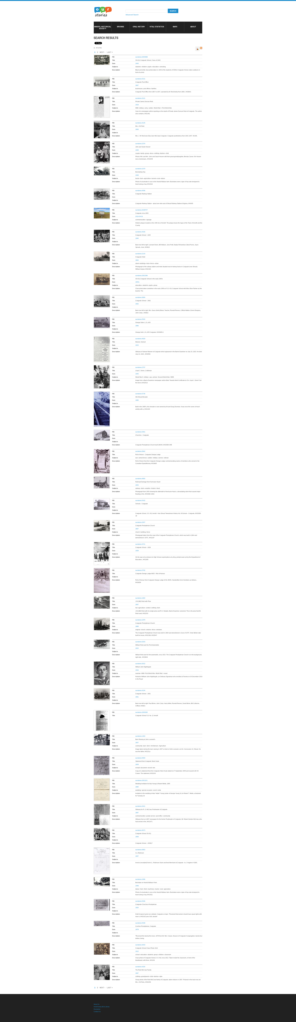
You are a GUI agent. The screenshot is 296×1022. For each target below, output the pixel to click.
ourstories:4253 (140, 945)
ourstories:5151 (140, 79)
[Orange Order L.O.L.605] (102, 318)
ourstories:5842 (140, 451)
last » (110, 52)
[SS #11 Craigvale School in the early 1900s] (102, 274)
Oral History (139, 26)
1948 (137, 175)
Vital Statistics (157, 26)
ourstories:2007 (140, 522)
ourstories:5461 (140, 432)
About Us (96, 1004)
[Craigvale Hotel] (102, 252)
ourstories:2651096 (141, 275)
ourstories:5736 (140, 394)
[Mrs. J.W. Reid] (102, 122)
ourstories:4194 (140, 690)
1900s (137, 282)
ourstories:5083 (140, 758)
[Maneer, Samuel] (102, 337)
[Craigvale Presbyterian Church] (102, 521)
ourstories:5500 (140, 319)
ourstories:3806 (140, 297)
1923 (137, 345)
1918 (137, 105)
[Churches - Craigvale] (102, 431)
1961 (137, 697)
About (193, 26)
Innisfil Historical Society (102, 27)
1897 (137, 813)
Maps (175, 26)
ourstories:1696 (140, 879)
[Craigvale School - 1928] (102, 543)
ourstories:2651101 (141, 780)
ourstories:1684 (140, 598)
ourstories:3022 (140, 663)
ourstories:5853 (140, 850)
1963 (137, 129)
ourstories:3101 (140, 98)
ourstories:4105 (140, 123)
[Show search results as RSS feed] (201, 48)
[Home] (103, 7)
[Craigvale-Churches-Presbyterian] (102, 900)
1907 (137, 742)
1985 (137, 400)
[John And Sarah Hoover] (102, 142)
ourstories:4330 (140, 967)
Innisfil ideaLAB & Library (101, 1007)
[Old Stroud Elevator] (102, 392)
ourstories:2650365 (141, 712)
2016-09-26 (139, 216)
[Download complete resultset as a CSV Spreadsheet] (197, 48)
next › (102, 52)
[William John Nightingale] (102, 662)
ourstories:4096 (140, 190)
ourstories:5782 (140, 570)
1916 (137, 670)
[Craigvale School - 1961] (102, 689)
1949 (137, 150)
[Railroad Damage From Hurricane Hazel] (102, 477)
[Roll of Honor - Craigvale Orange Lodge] (102, 450)
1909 (137, 764)
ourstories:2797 (140, 367)
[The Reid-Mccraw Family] (102, 965)
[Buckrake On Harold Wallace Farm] (102, 878)
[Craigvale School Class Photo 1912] (102, 944)
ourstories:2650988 (141, 57)
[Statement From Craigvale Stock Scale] (102, 757)
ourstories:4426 (140, 232)
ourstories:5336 (140, 901)
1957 (137, 856)
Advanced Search (132, 15)
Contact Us (97, 1011)
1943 (137, 63)
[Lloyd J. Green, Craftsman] (102, 366)
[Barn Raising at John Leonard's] (102, 735)
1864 (137, 260)
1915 (137, 648)
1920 (137, 907)
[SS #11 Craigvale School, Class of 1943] (102, 56)
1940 (137, 238)
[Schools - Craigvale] (102, 499)
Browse (120, 26)
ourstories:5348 (140, 923)
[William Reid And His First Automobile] (102, 640)
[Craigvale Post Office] (102, 78)
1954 (137, 485)
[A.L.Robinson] (102, 848)
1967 (137, 604)
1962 (137, 304)
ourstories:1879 (140, 620)
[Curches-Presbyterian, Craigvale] (102, 922)
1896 (137, 326)
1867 (137, 85)
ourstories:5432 (140, 500)
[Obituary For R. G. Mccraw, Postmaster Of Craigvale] (102, 805)
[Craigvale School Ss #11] (102, 829)
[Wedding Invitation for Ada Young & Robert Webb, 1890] (102, 779)
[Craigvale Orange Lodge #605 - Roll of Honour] (102, 569)
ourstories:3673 (140, 830)
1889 (137, 626)
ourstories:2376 (140, 143)
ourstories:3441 (140, 806)
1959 (137, 837)
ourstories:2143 (140, 254)
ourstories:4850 (140, 478)
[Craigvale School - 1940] (102, 231)
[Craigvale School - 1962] (102, 296)
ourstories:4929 (140, 339)
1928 (137, 550)
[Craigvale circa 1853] (102, 209)
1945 (137, 374)
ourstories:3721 (140, 544)
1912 (137, 951)
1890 (137, 787)
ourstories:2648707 (141, 210)
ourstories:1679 (140, 169)
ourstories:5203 (140, 642)
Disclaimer (97, 1009)
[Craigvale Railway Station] (102, 189)
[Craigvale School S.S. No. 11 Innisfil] (102, 711)
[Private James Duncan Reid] (102, 97)
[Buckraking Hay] (102, 167)
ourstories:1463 (140, 736)
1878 (137, 929)
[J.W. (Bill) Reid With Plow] (102, 597)
